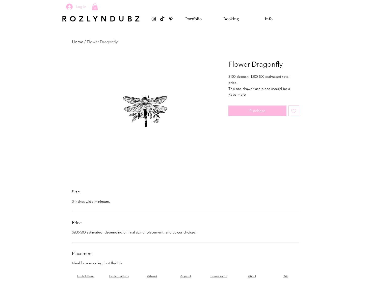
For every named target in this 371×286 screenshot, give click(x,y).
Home (77, 41)
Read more (237, 94)
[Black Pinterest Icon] (171, 19)
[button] (95, 6)
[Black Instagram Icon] (153, 19)
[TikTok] (162, 19)
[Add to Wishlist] (293, 111)
